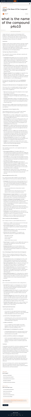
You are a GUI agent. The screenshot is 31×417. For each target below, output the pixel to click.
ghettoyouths (3, 1)
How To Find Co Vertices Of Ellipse (7, 396)
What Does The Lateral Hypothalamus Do (8, 394)
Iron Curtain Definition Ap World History (8, 389)
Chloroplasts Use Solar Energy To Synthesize (9, 382)
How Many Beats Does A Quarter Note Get (8, 378)
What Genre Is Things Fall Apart (7, 375)
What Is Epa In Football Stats (7, 380)
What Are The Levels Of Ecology (7, 391)
